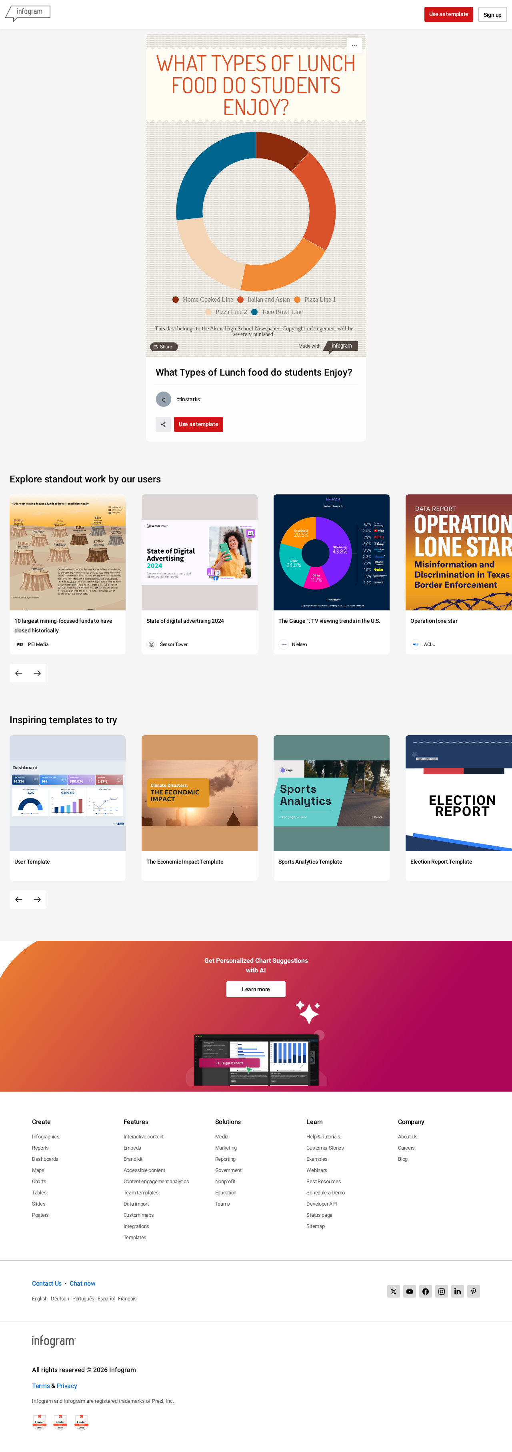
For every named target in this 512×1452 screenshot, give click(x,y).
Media (222, 1137)
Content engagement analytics (156, 1181)
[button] (204, 300)
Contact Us (47, 1283)
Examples (317, 1159)
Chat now (83, 1283)
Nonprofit (225, 1181)
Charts (39, 1181)
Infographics (45, 1137)
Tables (39, 1193)
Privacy (67, 1386)
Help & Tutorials (323, 1137)
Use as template (449, 14)
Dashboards (45, 1159)
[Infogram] (27, 14)
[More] (354, 45)
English (40, 1299)
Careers (406, 1148)
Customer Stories (325, 1148)
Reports (40, 1148)
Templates (135, 1237)
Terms (41, 1386)
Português (83, 1299)
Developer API (321, 1204)
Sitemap (315, 1226)
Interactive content (144, 1137)
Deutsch (60, 1299)
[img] (282, 152)
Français (127, 1299)
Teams (222, 1204)
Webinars (316, 1170)
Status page (319, 1215)
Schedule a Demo (325, 1193)
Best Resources (323, 1181)
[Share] (163, 424)
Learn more (256, 989)
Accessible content (144, 1170)
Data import (136, 1204)
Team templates (141, 1193)
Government (228, 1170)
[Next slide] (37, 673)
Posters (40, 1215)
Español (106, 1299)
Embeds (132, 1148)
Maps (38, 1170)
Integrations (136, 1226)
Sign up (493, 15)
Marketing (226, 1148)
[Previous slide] (18, 673)
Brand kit (133, 1159)
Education (225, 1193)
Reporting (225, 1159)
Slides (38, 1204)
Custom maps (139, 1215)
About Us (408, 1137)
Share (166, 347)
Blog (403, 1159)
